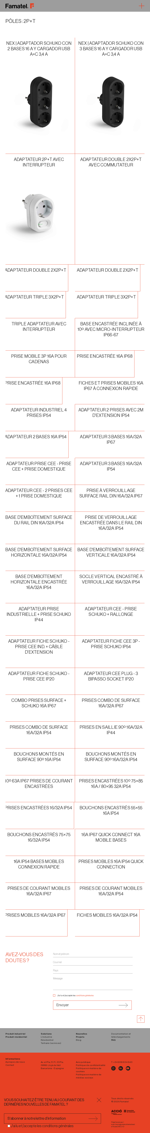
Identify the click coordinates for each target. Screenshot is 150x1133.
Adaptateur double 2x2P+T (35, 270)
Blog (78, 1040)
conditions (80, 995)
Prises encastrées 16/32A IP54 (38, 808)
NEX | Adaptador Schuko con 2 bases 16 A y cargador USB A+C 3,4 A (39, 48)
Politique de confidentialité (91, 1065)
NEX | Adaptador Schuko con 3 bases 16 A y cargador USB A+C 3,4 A (111, 48)
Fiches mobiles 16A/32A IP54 (107, 915)
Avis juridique (83, 1062)
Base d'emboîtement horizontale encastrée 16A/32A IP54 (39, 582)
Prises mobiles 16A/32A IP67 (35, 915)
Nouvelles (81, 1034)
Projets (80, 1037)
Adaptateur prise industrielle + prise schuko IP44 (39, 614)
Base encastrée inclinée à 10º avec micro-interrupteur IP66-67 (111, 329)
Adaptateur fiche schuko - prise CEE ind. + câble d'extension (39, 646)
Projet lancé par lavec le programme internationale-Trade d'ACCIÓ (123, 1124)
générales (89, 995)
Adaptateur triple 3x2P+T (34, 297)
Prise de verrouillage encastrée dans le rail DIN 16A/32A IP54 (111, 523)
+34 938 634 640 (122, 1062)
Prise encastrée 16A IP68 (104, 356)
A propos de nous (15, 1062)
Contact (9, 1065)
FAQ (113, 1040)
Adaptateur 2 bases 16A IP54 (36, 437)
